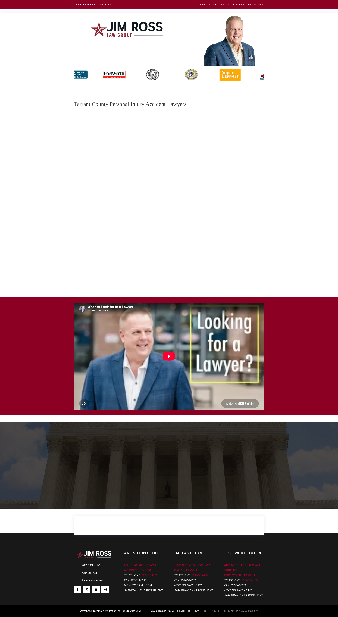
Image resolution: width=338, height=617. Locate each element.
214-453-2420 (255, 4)
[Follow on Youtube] (96, 589)
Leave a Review (92, 580)
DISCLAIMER (212, 610)
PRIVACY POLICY (247, 610)
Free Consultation (169, 525)
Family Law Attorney (236, 134)
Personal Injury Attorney (235, 121)
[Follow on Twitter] (86, 589)
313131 (106, 4)
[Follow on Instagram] (105, 589)
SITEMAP (228, 610)
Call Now (88, 496)
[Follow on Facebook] (77, 589)
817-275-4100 (222, 4)
